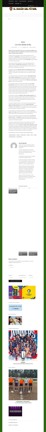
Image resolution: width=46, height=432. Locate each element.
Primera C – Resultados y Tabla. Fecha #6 (12, 192)
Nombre (10, 275)
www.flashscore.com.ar (13, 422)
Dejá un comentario (33, 47)
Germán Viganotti (14, 47)
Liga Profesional (11, 1)
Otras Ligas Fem (26, 401)
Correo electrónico (22, 275)
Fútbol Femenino (11, 3)
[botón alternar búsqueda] (36, 6)
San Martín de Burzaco (12, 136)
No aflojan (20, 254)
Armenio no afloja (31, 254)
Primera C (10, 190)
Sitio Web (30, 275)
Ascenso (16, 1)
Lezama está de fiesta (23, 402)
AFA (20, 3)
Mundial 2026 (17, 3)
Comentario (11, 265)
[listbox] (23, 347)
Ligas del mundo (30, 1)
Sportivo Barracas (19, 136)
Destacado (24, 362)
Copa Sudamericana (17, 362)
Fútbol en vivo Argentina (13, 424)
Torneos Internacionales (22, 1)
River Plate (30, 362)
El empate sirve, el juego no (23, 363)
